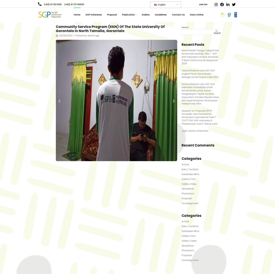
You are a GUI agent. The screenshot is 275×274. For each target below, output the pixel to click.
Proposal (112, 14)
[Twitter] (234, 4)
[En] (50, 14)
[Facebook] (222, 4)
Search (185, 27)
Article (185, 164)
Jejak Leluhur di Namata (195, 130)
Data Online (196, 14)
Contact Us (178, 14)
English (161, 4)
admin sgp (93, 35)
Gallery (146, 14)
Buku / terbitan (190, 169)
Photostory (188, 193)
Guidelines (161, 14)
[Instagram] (216, 4)
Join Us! (203, 4)
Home (77, 14)
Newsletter (188, 188)
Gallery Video (189, 184)
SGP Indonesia (94, 14)
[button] (59, 101)
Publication (128, 14)
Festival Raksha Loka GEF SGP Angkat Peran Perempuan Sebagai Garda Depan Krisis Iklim (200, 74)
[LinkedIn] (228, 4)
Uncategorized (190, 203)
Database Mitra (190, 174)
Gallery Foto (189, 179)
